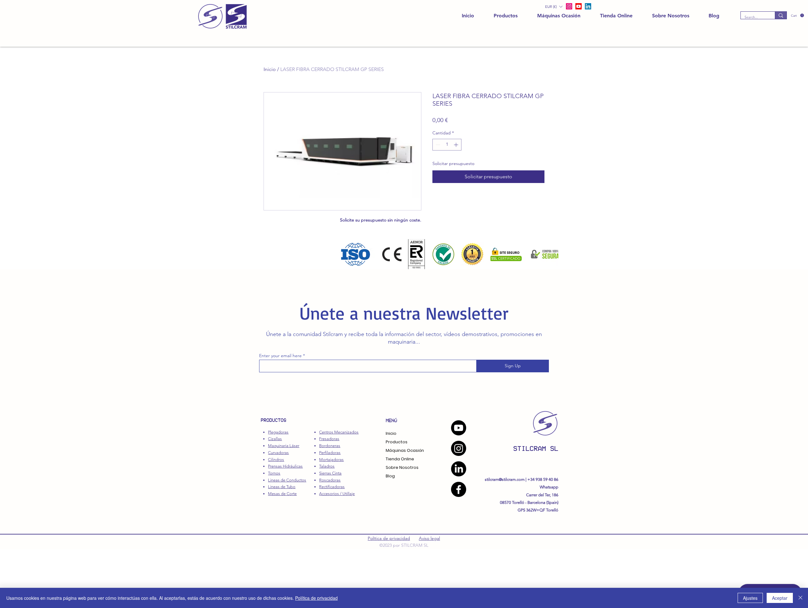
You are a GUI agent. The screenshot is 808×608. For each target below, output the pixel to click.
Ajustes (750, 598)
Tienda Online (400, 459)
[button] (797, 15)
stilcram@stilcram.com (505, 479)
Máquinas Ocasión (405, 450)
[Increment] (456, 144)
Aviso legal (429, 538)
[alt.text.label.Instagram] (569, 6)
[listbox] (553, 6)
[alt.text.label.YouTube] (578, 6)
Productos (396, 442)
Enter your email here (280, 355)
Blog (390, 476)
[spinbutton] (447, 144)
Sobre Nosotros (402, 467)
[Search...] (781, 15)
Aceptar (779, 598)
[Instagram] (458, 448)
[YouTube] (458, 427)
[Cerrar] (800, 598)
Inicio (270, 69)
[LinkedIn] (588, 6)
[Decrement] (437, 144)
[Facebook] (458, 489)
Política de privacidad (389, 538)
